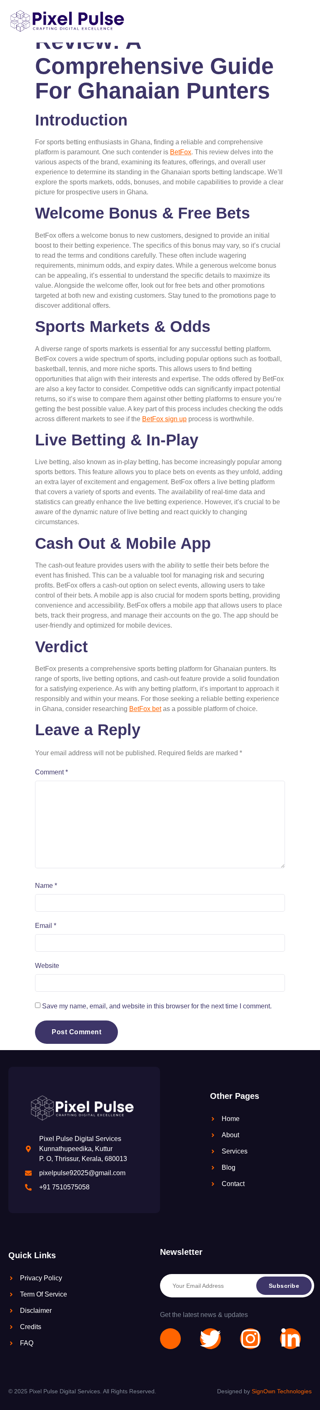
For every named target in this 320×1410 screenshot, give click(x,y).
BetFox (180, 152)
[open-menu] (301, 21)
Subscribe (284, 1285)
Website (47, 965)
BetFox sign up (164, 418)
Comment (51, 772)
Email (45, 925)
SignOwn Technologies (282, 1391)
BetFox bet (145, 708)
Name (46, 885)
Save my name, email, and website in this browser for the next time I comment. (157, 1006)
